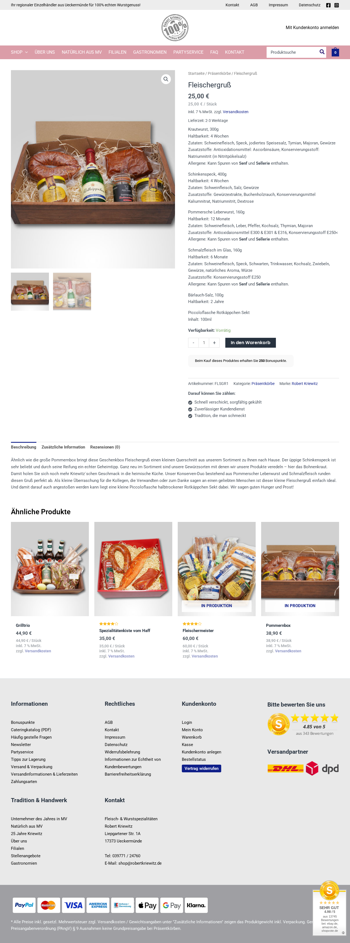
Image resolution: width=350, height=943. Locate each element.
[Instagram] (336, 5)
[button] (25, 52)
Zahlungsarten (24, 781)
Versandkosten (236, 112)
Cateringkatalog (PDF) (31, 729)
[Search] (322, 52)
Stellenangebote (25, 855)
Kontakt (232, 5)
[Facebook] (328, 5)
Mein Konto (192, 729)
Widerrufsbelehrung (122, 752)
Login (187, 722)
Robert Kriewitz (305, 383)
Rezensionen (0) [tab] (105, 447)
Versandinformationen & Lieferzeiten (44, 774)
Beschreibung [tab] (23, 447)
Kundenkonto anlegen (201, 752)
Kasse (187, 744)
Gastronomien (150, 52)
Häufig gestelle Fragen (31, 737)
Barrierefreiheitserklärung (128, 774)
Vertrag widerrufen (201, 768)
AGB (254, 5)
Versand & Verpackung (31, 766)
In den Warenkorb (250, 342)
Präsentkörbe (219, 73)
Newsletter (21, 744)
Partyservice (188, 52)
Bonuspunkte (23, 722)
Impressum (278, 5)
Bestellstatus (194, 759)
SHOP (16, 52)
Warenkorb (192, 737)
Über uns (45, 52)
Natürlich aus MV (82, 52)
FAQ (214, 52)
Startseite (196, 73)
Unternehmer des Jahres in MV (39, 818)
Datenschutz (309, 5)
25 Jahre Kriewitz (26, 833)
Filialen (117, 52)
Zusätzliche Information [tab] (63, 447)
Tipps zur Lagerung (28, 759)
